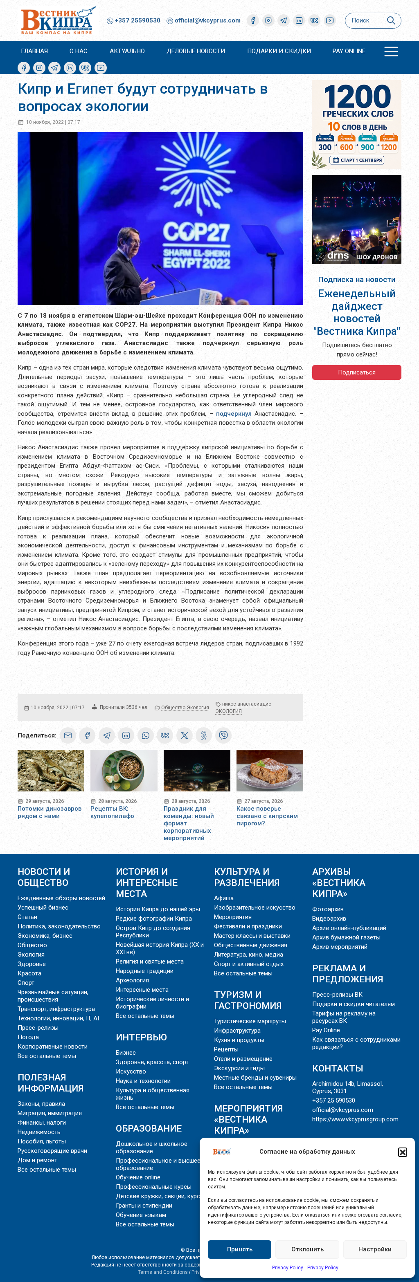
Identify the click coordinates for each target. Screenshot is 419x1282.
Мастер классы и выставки (252, 935)
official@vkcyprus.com (208, 20)
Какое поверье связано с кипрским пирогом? (267, 816)
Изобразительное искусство (254, 907)
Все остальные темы (47, 1056)
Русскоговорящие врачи (52, 1150)
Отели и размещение (243, 1058)
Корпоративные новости (53, 1046)
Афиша (224, 898)
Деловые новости (196, 51)
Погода (28, 1037)
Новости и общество (44, 877)
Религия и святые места (150, 961)
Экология (198, 707)
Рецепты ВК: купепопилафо (112, 812)
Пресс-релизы (38, 1027)
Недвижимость (39, 1132)
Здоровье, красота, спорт (152, 1062)
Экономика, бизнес (45, 935)
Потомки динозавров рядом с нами (49, 812)
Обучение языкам (141, 1215)
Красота (29, 973)
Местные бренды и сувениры (255, 1077)
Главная (34, 51)
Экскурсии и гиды (239, 1068)
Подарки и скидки (279, 51)
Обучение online (138, 1177)
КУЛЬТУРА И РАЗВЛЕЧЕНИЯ (247, 877)
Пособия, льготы (42, 1141)
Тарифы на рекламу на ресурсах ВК (344, 1017)
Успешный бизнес (43, 907)
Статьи (27, 917)
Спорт (26, 982)
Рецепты (226, 1049)
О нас (79, 51)
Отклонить (307, 1249)
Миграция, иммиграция (50, 1113)
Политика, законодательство (59, 926)
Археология (132, 980)
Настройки (375, 1249)
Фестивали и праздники (248, 926)
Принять (239, 1249)
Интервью (141, 1037)
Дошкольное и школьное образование (151, 1147)
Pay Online (349, 51)
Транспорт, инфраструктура (56, 1009)
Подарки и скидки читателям (353, 1004)
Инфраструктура (237, 1030)
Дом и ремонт (37, 1160)
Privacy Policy (287, 1268)
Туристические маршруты (250, 1021)
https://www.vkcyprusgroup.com (355, 1119)
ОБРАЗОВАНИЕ (149, 1128)
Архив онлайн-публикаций (349, 928)
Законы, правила (41, 1103)
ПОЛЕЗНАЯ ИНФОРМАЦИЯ (51, 1083)
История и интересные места (147, 882)
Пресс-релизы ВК (337, 994)
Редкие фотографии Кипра (154, 918)
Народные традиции (144, 971)
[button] (403, 1152)
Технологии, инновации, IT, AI (58, 1018)
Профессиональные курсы (153, 1186)
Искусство (131, 1071)
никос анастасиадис (246, 704)
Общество (173, 707)
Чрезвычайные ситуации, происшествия (53, 995)
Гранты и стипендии (144, 1205)
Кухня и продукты (239, 1040)
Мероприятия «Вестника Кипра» (248, 1119)
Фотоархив (328, 909)
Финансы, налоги (42, 1122)
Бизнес (126, 1052)
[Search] (391, 20)
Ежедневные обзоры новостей (61, 898)
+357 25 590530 (333, 1100)
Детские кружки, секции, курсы (160, 1196)
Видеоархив (329, 918)
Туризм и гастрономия (248, 1000)
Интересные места (142, 989)
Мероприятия (233, 917)
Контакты (337, 1068)
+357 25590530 (136, 20)
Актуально (127, 51)
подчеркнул (235, 413)
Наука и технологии (143, 1081)
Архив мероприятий (339, 946)
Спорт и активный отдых (249, 964)
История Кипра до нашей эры (158, 909)
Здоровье (32, 964)
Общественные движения (250, 945)
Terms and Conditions (163, 1272)
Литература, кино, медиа (248, 954)
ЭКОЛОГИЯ (228, 711)
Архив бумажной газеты (346, 937)
